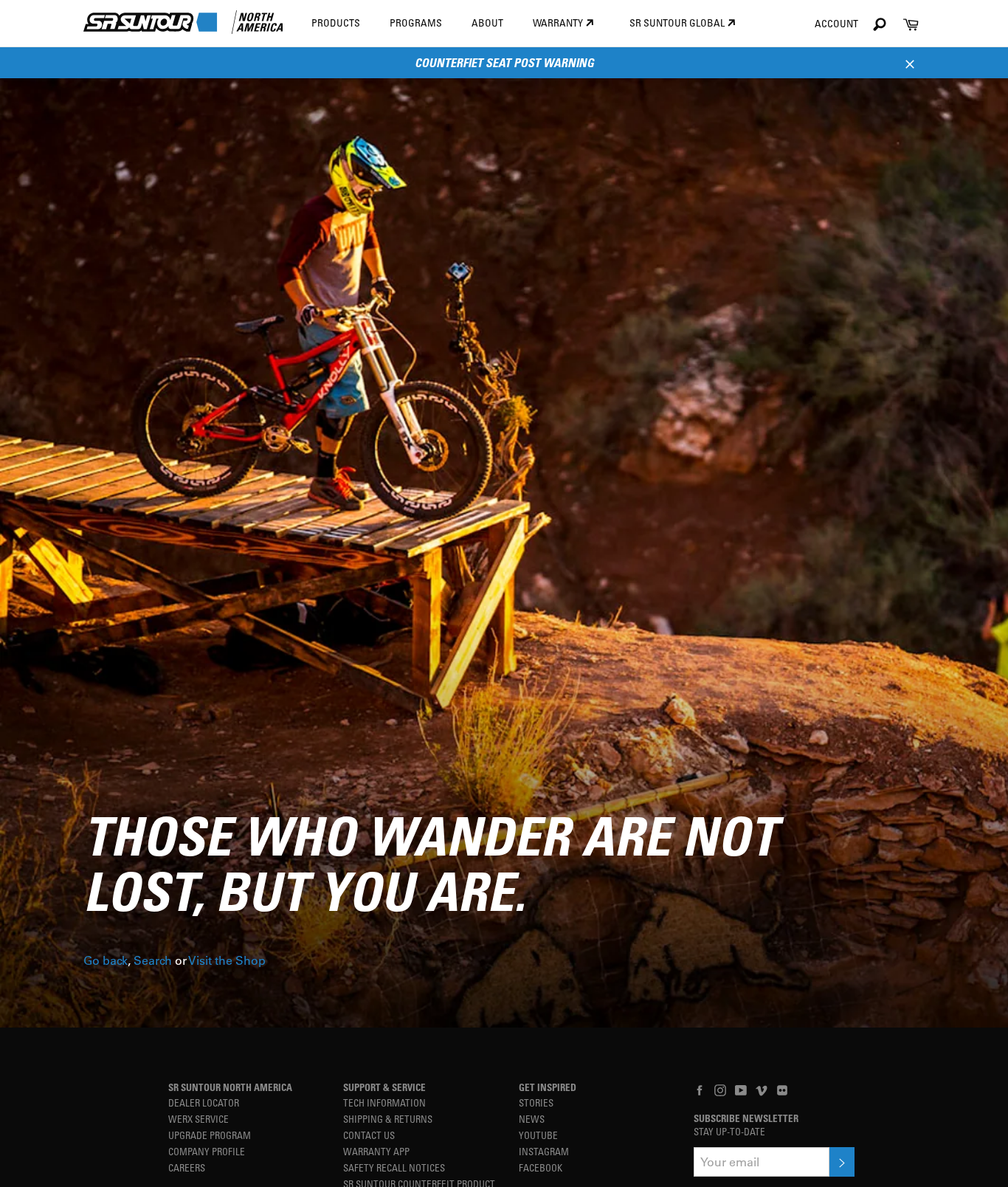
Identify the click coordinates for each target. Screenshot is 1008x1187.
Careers (186, 1167)
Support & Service (384, 1087)
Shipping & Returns (387, 1118)
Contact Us (369, 1135)
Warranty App (376, 1151)
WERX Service (198, 1118)
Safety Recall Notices (394, 1167)
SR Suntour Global (678, 22)
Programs (416, 22)
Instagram (544, 1151)
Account (836, 23)
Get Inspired (547, 1087)
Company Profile (206, 1151)
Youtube (538, 1135)
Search (153, 960)
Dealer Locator (203, 1102)
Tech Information (384, 1102)
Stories (536, 1102)
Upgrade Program (209, 1135)
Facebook (540, 1167)
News (532, 1118)
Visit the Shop (227, 960)
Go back (105, 960)
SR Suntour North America (230, 1087)
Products (335, 22)
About (487, 22)
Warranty (559, 22)
